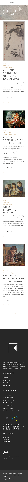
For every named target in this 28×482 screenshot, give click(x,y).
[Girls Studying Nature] (14, 188)
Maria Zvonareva (13, 134)
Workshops (6, 380)
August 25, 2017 (7, 202)
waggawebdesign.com (10, 479)
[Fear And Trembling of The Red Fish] (14, 119)
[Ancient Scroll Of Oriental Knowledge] (14, 41)
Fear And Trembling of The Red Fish (13, 140)
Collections (5, 67)
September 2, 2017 (7, 65)
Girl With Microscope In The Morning (13, 278)
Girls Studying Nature (10, 209)
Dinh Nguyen (12, 204)
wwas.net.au (7, 473)
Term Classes (7, 383)
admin (4, 63)
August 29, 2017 (7, 132)
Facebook (6, 439)
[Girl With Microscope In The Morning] (14, 255)
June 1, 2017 (6, 271)
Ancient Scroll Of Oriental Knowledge (11, 74)
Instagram (6, 441)
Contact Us (6, 377)
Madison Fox (12, 67)
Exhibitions (6, 385)
